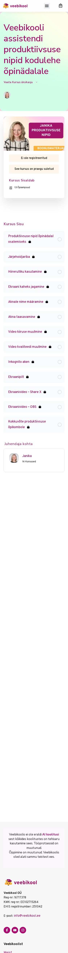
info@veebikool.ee (27, 916)
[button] (47, 6)
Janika (27, 456)
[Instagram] (23, 930)
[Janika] (14, 458)
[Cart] (60, 5)
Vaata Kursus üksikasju (18, 82)
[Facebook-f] (7, 930)
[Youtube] (15, 930)
